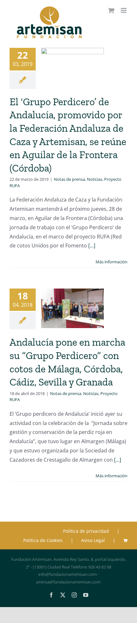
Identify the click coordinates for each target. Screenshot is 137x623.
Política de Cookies (43, 540)
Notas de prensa (69, 179)
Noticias (94, 179)
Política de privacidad (86, 531)
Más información (111, 262)
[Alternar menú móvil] (124, 10)
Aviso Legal (93, 540)
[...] (91, 245)
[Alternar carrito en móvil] (111, 10)
